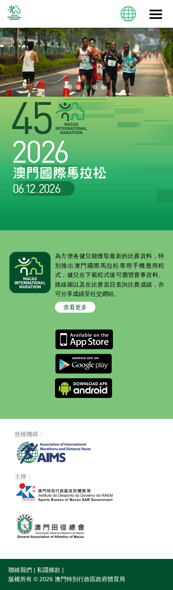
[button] (128, 13)
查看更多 (75, 307)
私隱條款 (48, 569)
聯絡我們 (20, 569)
